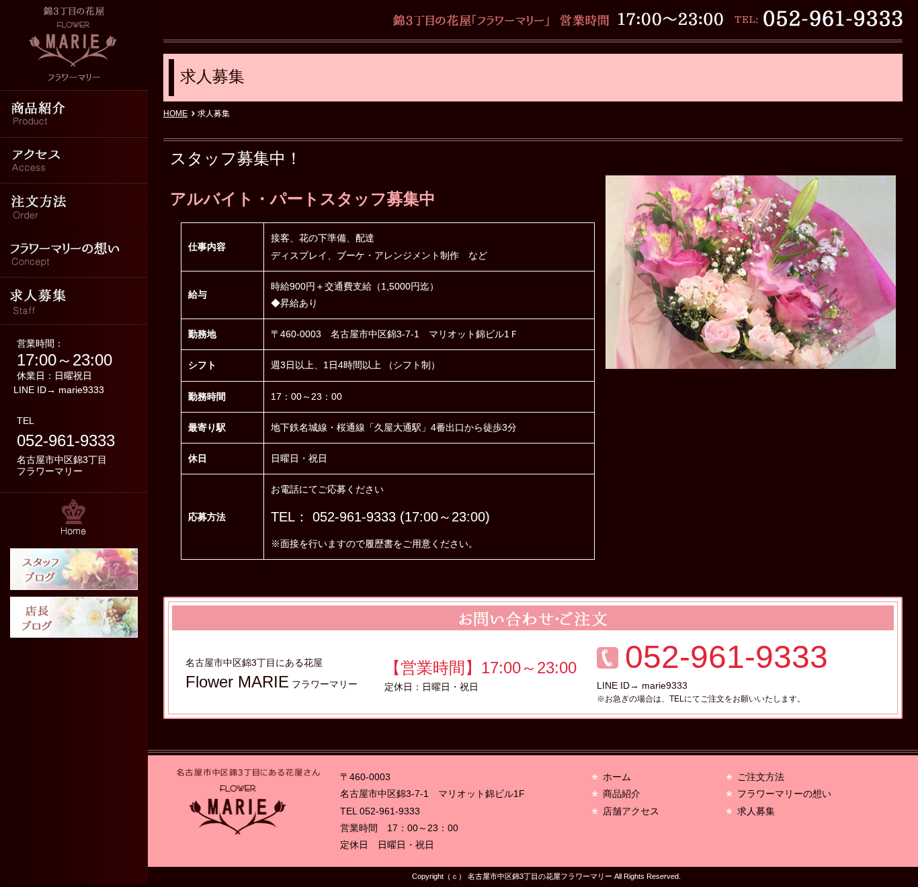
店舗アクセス (631, 811)
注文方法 (74, 206)
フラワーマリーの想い (74, 254)
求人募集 (74, 301)
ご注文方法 (760, 776)
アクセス (74, 159)
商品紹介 (74, 112)
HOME (175, 113)
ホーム (617, 776)
